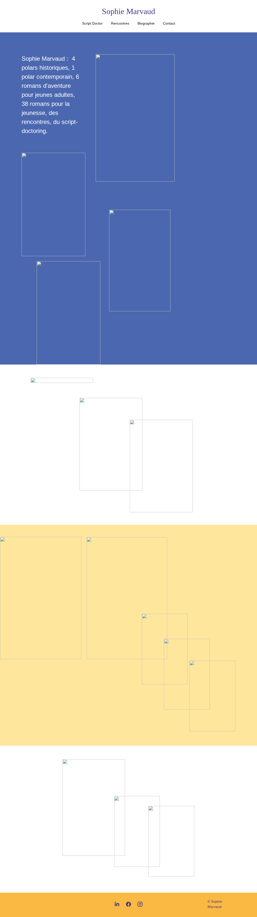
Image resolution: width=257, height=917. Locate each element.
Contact (169, 23)
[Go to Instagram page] (140, 904)
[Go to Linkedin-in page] (116, 904)
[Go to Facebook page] (128, 904)
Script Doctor (92, 23)
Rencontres (120, 23)
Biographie (146, 23)
